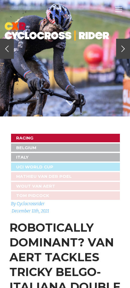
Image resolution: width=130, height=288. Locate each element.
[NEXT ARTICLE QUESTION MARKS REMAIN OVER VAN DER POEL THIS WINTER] (123, 49)
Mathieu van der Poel (44, 176)
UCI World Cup (34, 166)
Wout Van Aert (35, 186)
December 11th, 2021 (30, 211)
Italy (22, 157)
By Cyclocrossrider (27, 203)
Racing (24, 137)
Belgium (26, 147)
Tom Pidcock (32, 195)
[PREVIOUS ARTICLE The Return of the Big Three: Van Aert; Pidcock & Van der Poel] (7, 49)
